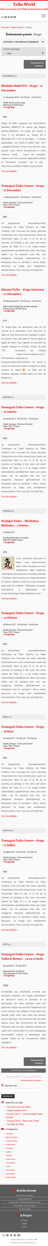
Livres (8, 1166)
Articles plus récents (32, 1080)
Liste (8, 53)
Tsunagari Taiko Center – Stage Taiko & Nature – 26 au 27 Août (22, 956)
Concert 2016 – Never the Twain (23, 1120)
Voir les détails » (9, 171)
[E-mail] (6, 17)
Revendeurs (10, 1174)
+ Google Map (9, 107)
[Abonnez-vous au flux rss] (3, 17)
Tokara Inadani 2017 (17, 1110)
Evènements (10, 1145)
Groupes (9, 1148)
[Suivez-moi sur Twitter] (9, 17)
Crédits (24, 1224)
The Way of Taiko (15, 1124)
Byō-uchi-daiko (11, 1137)
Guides (8, 1152)
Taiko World (24, 4)
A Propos (24, 1220)
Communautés (11, 1141)
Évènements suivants (37, 64)
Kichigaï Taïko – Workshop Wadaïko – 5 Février (20, 523)
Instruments (10, 1159)
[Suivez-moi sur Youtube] (15, 17)
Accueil (5, 27)
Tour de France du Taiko (18, 1107)
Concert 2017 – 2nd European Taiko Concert (24, 1202)
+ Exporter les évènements (23, 1070)
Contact (24, 1227)
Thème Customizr (29, 1243)
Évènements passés (19, 34)
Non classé (10, 1170)
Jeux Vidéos (10, 1163)
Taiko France (17, 27)
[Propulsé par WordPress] (36, 1239)
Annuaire (9, 1134)
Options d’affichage (11, 49)
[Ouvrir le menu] (44, 16)
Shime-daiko (11, 1177)
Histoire (9, 1155)
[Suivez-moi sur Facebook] (12, 17)
